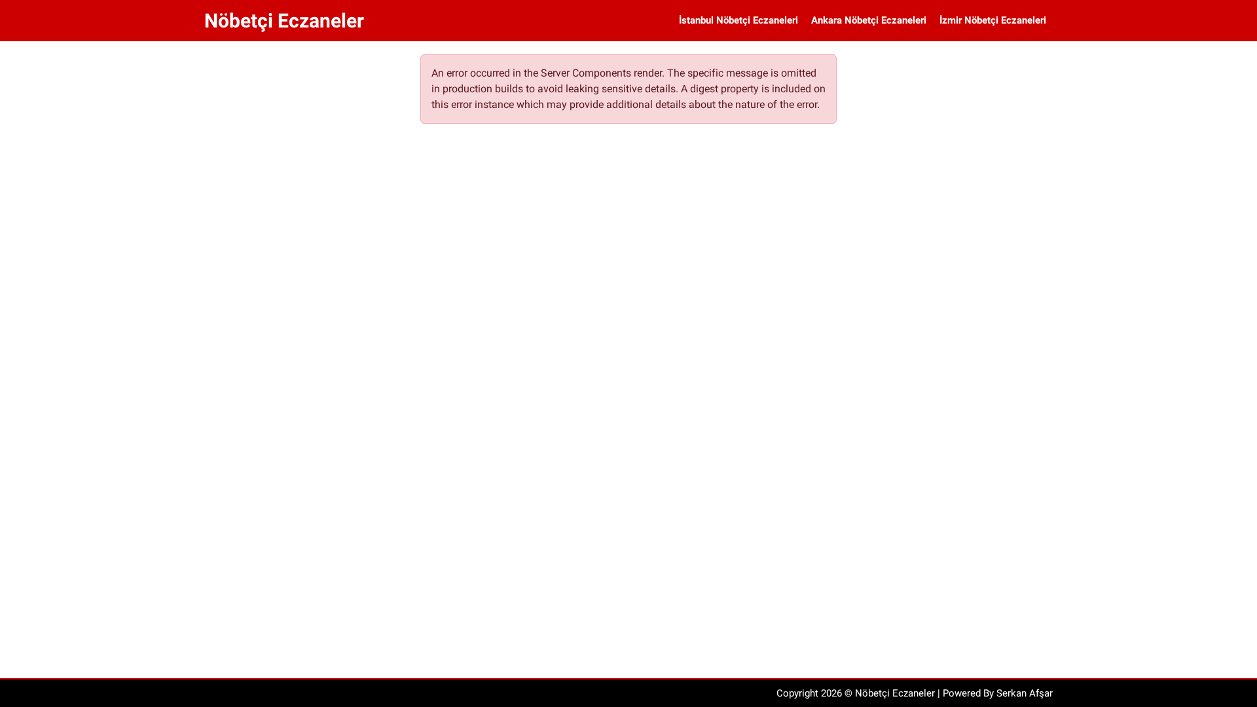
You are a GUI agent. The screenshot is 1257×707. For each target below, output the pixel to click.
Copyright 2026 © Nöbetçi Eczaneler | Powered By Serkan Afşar (914, 693)
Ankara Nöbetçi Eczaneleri (868, 20)
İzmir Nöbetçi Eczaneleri (992, 20)
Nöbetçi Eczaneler (284, 20)
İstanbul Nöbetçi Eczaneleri (738, 20)
